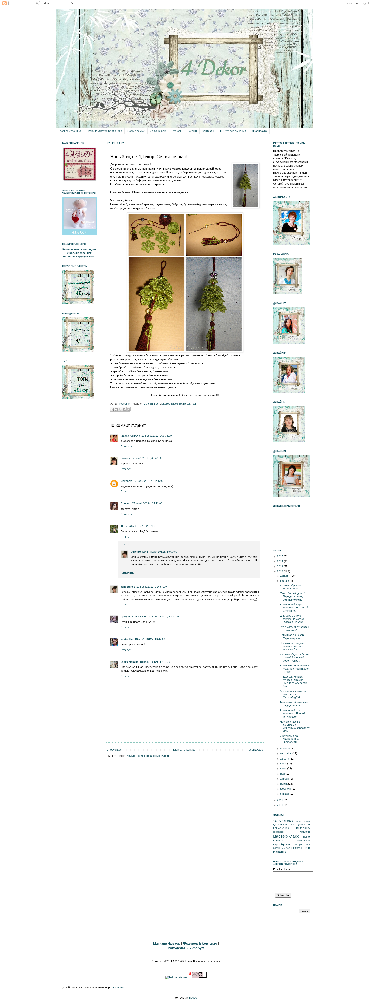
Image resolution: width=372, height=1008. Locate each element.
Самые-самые (136, 131)
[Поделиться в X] (120, 409)
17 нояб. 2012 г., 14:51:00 (139, 526)
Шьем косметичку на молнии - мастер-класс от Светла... (292, 646)
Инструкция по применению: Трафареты (289, 739)
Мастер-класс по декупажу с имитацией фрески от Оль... (295, 726)
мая (282, 773)
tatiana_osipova (130, 435)
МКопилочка (259, 131)
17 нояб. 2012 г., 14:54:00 (151, 586)
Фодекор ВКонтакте (200, 943)
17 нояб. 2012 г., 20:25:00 (164, 616)
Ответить (126, 446)
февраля (286, 788)
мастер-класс (169, 403)
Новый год (189, 403)
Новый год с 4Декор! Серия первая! (292, 637)
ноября (285, 580)
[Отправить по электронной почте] (112, 409)
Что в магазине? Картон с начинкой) (294, 628)
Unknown (126, 481)
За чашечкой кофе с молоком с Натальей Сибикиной (294, 607)
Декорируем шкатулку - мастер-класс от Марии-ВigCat (294, 694)
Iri (122, 526)
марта (284, 783)
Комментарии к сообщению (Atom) (148, 755)
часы (289, 848)
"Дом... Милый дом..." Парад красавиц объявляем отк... (292, 596)
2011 (280, 800)
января (285, 793)
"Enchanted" (119, 987)
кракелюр (278, 831)
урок (283, 848)
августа (285, 758)
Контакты (208, 131)
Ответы (129, 544)
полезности (303, 840)
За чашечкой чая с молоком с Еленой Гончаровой (292, 713)
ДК (145, 403)
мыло (306, 836)
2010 (280, 805)
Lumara (125, 458)
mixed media (303, 821)
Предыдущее (255, 749)
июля (283, 763)
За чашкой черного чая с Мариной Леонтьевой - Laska (295, 668)
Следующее (114, 749)
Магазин (178, 131)
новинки (278, 840)
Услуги (193, 131)
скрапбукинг (281, 844)
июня (283, 768)
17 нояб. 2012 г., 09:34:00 (156, 435)
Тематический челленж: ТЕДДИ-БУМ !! (294, 704)
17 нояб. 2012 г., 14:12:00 (147, 503)
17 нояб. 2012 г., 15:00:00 (162, 551)
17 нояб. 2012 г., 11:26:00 (148, 481)
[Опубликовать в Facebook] (124, 409)
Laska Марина (129, 661)
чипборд (297, 848)
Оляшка (126, 503)
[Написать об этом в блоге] (116, 409)
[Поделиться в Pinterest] (128, 409)
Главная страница (70, 131)
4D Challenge (283, 820)
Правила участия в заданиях (104, 131)
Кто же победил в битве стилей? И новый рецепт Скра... (294, 657)
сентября (286, 753)
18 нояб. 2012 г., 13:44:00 (150, 639)
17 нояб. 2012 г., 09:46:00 (146, 458)
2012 (280, 571)
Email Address (281, 869)
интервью (303, 828)
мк (180, 403)
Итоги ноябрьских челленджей (290, 587)
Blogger (193, 997)
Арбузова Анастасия (134, 616)
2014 (280, 561)
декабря (285, 575)
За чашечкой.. (158, 131)
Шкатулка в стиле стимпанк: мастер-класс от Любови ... (293, 618)
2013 (280, 566)
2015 (280, 556)
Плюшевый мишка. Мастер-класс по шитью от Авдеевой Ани (293, 681)
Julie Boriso (138, 551)
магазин (305, 831)
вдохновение (281, 824)
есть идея (154, 403)
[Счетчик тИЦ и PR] (197, 977)
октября (285, 748)
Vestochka (127, 639)
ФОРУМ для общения (233, 131)
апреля (285, 778)
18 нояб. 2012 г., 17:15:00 (155, 661)
